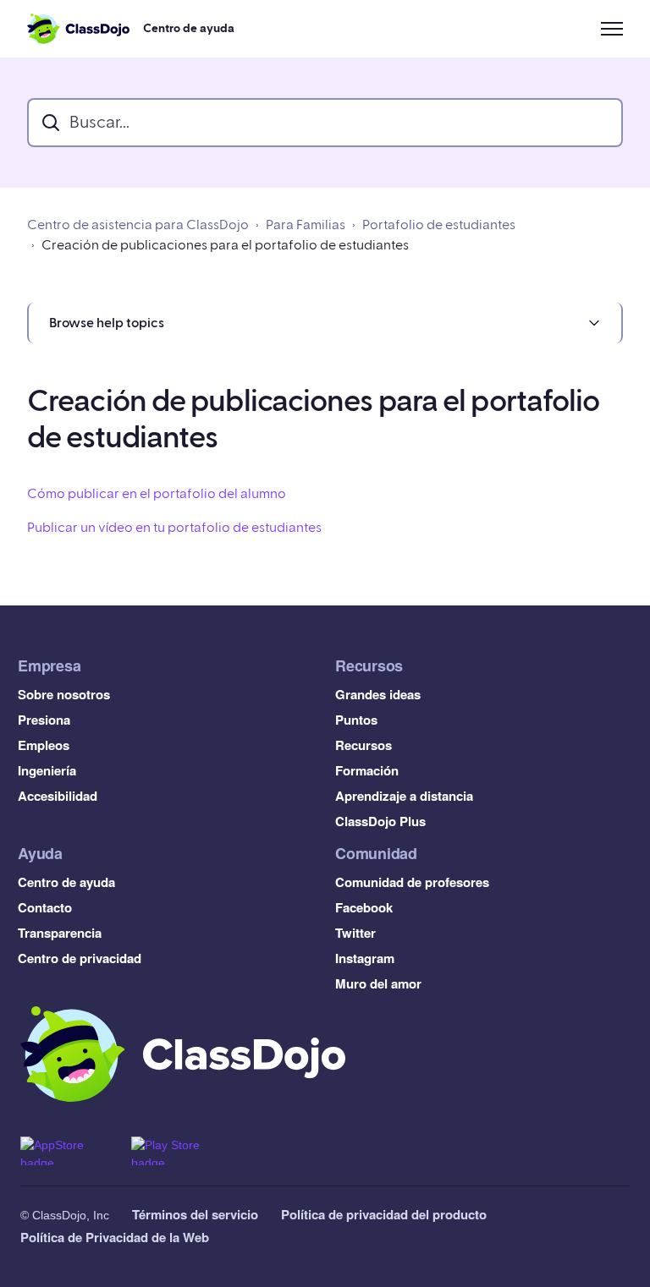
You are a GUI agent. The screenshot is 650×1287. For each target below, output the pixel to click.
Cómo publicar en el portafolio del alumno (156, 494)
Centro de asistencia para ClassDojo (138, 225)
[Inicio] (78, 29)
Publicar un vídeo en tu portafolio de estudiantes (174, 527)
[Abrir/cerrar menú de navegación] (612, 28)
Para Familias (305, 225)
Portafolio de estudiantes (438, 225)
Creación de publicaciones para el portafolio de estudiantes (225, 245)
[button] (325, 323)
